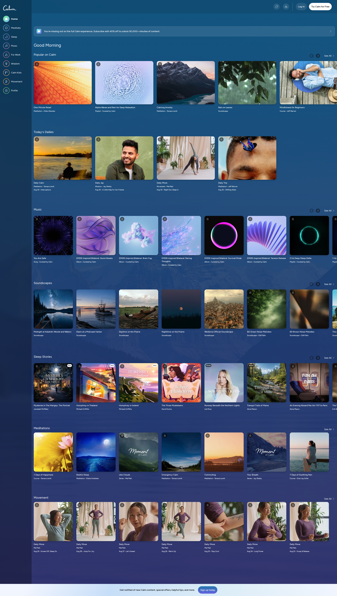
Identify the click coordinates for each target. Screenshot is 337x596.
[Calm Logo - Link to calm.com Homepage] (9, 8)
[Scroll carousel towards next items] (318, 56)
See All (327, 55)
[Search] (276, 6)
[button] (184, 31)
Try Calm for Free (320, 6)
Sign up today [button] (207, 590)
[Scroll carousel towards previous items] (311, 56)
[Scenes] (286, 6)
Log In (301, 6)
